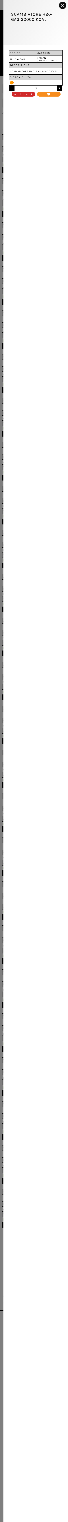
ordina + (23, 94)
